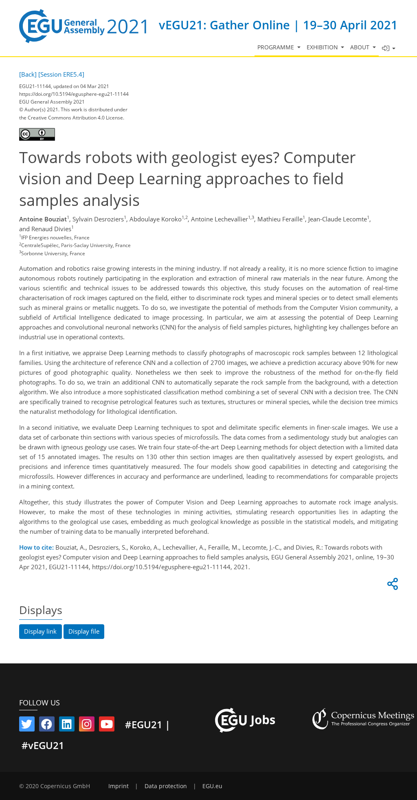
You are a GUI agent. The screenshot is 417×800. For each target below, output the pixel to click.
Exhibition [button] (323, 47)
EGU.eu (212, 786)
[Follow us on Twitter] (27, 726)
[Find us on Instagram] (86, 726)
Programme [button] (276, 47)
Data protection (166, 786)
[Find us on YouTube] (106, 726)
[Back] (28, 74)
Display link (40, 631)
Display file (83, 631)
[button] (388, 48)
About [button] (360, 47)
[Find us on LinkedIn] (67, 726)
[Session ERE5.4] (61, 74)
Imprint (118, 786)
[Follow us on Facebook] (47, 726)
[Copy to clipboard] (391, 586)
